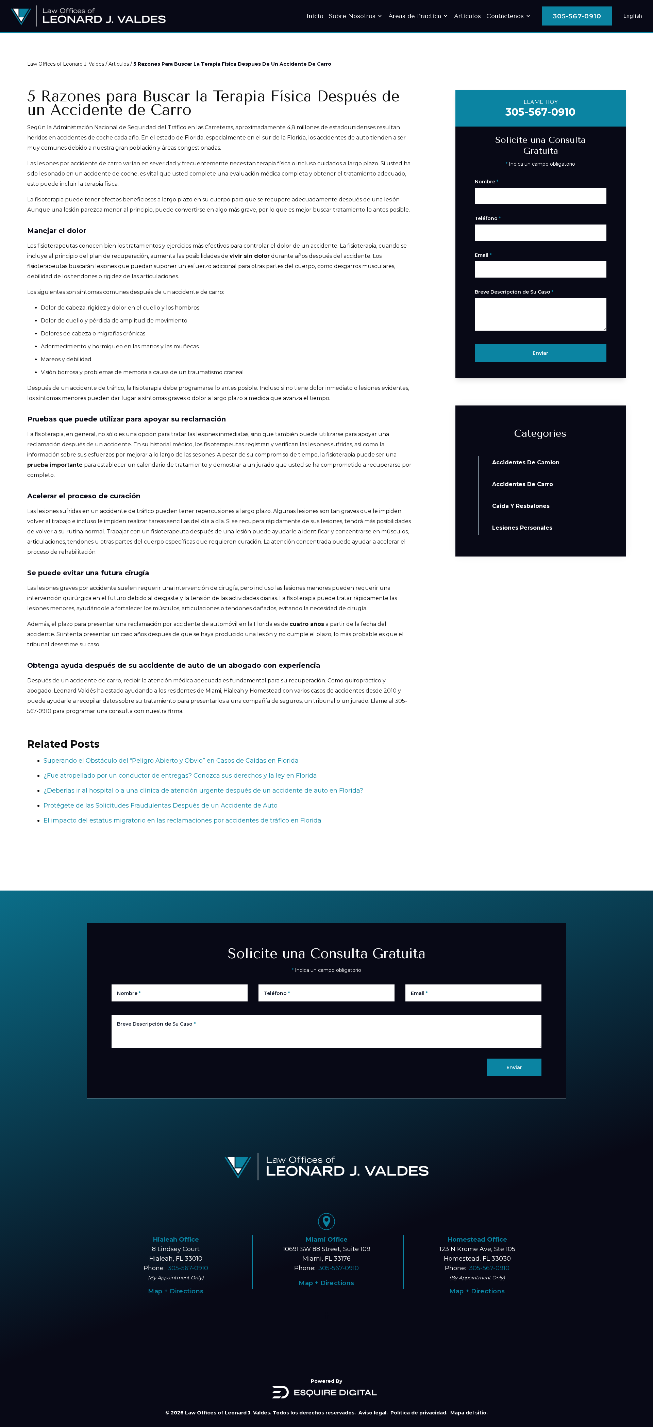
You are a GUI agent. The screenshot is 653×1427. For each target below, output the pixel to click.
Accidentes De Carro (522, 484)
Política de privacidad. (419, 1413)
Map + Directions (326, 1283)
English (632, 16)
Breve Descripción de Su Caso (514, 292)
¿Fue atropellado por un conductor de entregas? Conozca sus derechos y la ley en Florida (180, 775)
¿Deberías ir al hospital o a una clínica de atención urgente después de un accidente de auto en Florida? (203, 790)
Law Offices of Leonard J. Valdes (65, 64)
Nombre (486, 182)
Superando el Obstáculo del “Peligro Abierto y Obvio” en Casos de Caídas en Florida (171, 760)
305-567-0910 (577, 16)
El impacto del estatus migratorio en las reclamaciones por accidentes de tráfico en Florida (182, 820)
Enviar (540, 353)
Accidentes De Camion (525, 462)
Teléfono (488, 218)
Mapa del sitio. (469, 1413)
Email (483, 255)
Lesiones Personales (522, 528)
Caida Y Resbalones (521, 506)
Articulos (118, 64)
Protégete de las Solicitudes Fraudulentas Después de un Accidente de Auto (161, 805)
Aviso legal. (373, 1413)
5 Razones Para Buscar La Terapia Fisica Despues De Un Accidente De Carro (232, 64)
